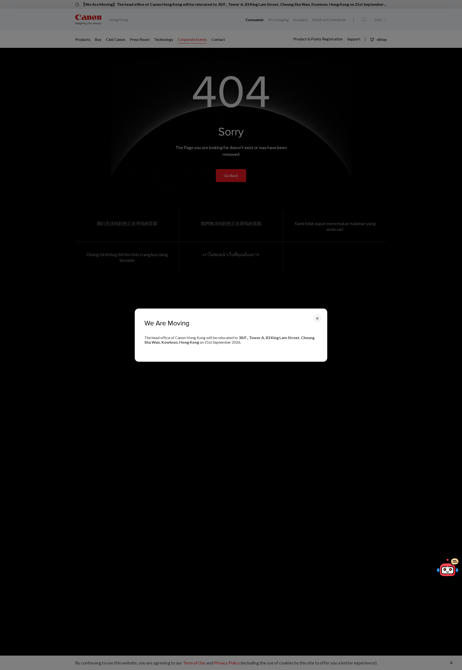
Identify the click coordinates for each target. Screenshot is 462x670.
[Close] (317, 318)
